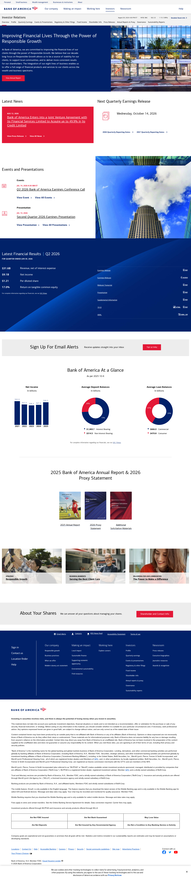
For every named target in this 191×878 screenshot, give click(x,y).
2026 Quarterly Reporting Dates (117, 132)
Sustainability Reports (156, 22)
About (80, 2)
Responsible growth (52, 651)
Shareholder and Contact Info (154, 614)
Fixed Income (82, 22)
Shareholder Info (95, 22)
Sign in (15, 647)
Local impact (76, 651)
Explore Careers (104, 651)
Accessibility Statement (116, 634)
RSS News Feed (96, 633)
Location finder (19, 658)
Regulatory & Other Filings (65, 22)
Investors (110, 8)
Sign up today (152, 347)
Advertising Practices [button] (130, 849)
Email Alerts (61, 634)
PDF (186, 307)
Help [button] (181, 8)
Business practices (52, 655)
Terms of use (135, 634)
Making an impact (72, 8)
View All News (36, 136)
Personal (7, 2)
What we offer (50, 661)
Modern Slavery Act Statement (56, 665)
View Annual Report (13, 78)
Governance (141, 22)
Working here (93, 8)
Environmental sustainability (82, 669)
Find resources (77, 674)
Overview (5, 22)
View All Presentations (55, 225)
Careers (62, 849)
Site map (116, 849)
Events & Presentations (43, 22)
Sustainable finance (79, 655)
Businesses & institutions (63, 2)
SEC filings (43, 293)
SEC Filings (117, 443)
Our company (51, 8)
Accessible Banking (48, 849)
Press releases (158, 651)
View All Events (43, 197)
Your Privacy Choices (20, 853)
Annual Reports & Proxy (126, 22)
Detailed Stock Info (178, 18)
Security (80, 849)
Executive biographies (161, 655)
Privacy (71, 849)
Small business (21, 2)
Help (13, 664)
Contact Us (26, 849)
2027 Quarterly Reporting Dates (151, 132)
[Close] (187, 872)
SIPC (96, 759)
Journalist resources (160, 661)
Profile (13, 22)
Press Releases (109, 22)
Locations (15, 849)
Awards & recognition (161, 665)
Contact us (17, 653)
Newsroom (125, 8)
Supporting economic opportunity (80, 662)
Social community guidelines (98, 849)
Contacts (78, 633)
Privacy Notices (115, 875)
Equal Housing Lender (51, 861)
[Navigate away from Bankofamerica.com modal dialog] (164, 852)
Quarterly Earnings (25, 22)
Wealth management (40, 2)
